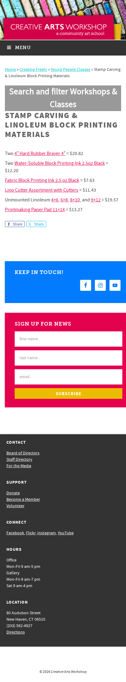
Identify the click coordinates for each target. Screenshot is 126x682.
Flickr (30, 533)
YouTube (66, 533)
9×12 (96, 200)
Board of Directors (22, 453)
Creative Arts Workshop (69, 671)
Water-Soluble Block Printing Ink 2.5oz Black (59, 163)
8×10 (75, 200)
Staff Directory (19, 459)
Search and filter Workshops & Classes (63, 98)
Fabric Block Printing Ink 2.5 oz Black (42, 180)
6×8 (64, 200)
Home (10, 69)
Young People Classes (70, 69)
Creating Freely (33, 69)
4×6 (54, 200)
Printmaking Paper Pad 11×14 (35, 210)
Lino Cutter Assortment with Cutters (41, 190)
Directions (15, 632)
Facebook (15, 533)
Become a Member (23, 499)
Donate (13, 493)
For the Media (18, 466)
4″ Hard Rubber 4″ (39, 153)
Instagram (46, 533)
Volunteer (15, 506)
